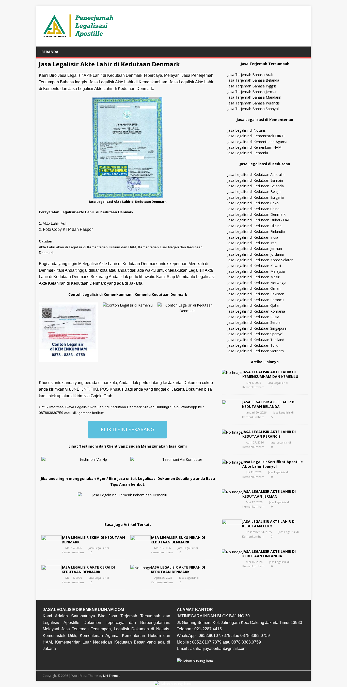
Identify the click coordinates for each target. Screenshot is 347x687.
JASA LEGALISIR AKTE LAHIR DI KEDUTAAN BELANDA (268, 404)
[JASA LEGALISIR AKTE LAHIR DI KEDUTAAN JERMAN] (232, 492)
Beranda (49, 51)
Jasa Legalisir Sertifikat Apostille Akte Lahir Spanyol (272, 464)
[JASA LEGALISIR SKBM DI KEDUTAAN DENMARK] (51, 547)
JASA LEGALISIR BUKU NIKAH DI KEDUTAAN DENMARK (178, 539)
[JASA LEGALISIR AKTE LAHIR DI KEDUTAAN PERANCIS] (232, 432)
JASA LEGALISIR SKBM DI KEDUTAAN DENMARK (93, 539)
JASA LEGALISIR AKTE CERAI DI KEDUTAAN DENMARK (88, 569)
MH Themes (111, 676)
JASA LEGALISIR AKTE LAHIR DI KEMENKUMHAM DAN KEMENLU (270, 374)
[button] (43, 332)
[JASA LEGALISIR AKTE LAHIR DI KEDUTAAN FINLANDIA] (232, 551)
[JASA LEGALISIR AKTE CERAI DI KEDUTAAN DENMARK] (51, 577)
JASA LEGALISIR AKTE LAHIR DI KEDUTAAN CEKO (268, 523)
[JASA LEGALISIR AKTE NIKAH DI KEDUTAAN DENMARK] (140, 567)
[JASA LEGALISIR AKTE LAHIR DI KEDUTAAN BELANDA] (232, 411)
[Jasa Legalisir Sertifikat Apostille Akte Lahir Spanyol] (232, 462)
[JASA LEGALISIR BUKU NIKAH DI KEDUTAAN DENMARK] (140, 547)
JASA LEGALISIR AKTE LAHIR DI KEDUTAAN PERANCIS (269, 434)
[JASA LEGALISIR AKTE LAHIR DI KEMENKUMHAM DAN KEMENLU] (232, 372)
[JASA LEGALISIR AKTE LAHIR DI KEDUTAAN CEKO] (232, 531)
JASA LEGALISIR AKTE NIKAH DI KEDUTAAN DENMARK (178, 569)
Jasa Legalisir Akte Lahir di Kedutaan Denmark (109, 64)
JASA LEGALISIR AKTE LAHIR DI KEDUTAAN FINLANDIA (269, 553)
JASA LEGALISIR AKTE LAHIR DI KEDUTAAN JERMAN (269, 493)
